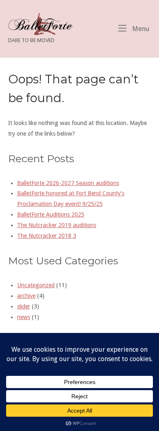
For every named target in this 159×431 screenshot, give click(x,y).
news (23, 317)
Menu (139, 29)
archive (26, 296)
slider (23, 306)
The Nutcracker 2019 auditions (56, 225)
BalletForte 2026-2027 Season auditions (68, 183)
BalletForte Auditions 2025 (50, 214)
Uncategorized (36, 285)
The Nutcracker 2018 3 (46, 235)
